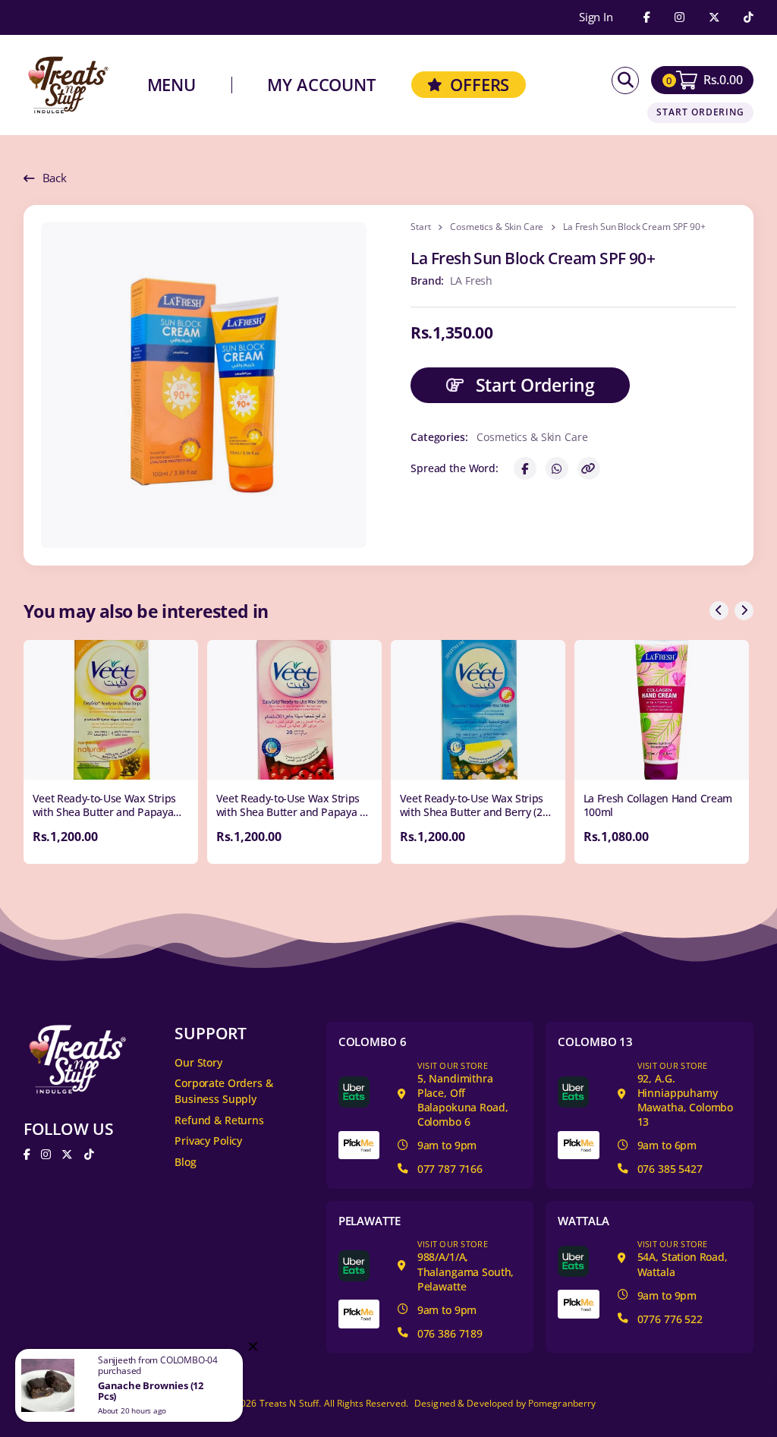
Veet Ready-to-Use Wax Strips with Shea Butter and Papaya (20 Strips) (104, 812)
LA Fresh (471, 280)
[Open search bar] (625, 80)
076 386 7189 (450, 1333)
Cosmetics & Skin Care (496, 227)
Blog (185, 1162)
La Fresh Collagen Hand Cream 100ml (658, 805)
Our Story (198, 1062)
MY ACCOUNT (321, 85)
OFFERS (479, 85)
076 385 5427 (670, 1168)
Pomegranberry (562, 1403)
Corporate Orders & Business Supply (223, 1090)
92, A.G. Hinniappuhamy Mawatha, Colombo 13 (685, 1094)
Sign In (596, 18)
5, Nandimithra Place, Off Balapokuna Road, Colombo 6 (462, 1094)
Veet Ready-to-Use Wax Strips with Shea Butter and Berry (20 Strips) (474, 812)
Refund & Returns (219, 1120)
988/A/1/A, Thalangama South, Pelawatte (465, 1265)
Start (420, 227)
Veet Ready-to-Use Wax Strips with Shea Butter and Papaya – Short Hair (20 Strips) (290, 812)
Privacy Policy (208, 1140)
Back (54, 178)
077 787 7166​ (450, 1168)
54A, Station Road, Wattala (682, 1258)
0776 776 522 (670, 1319)
